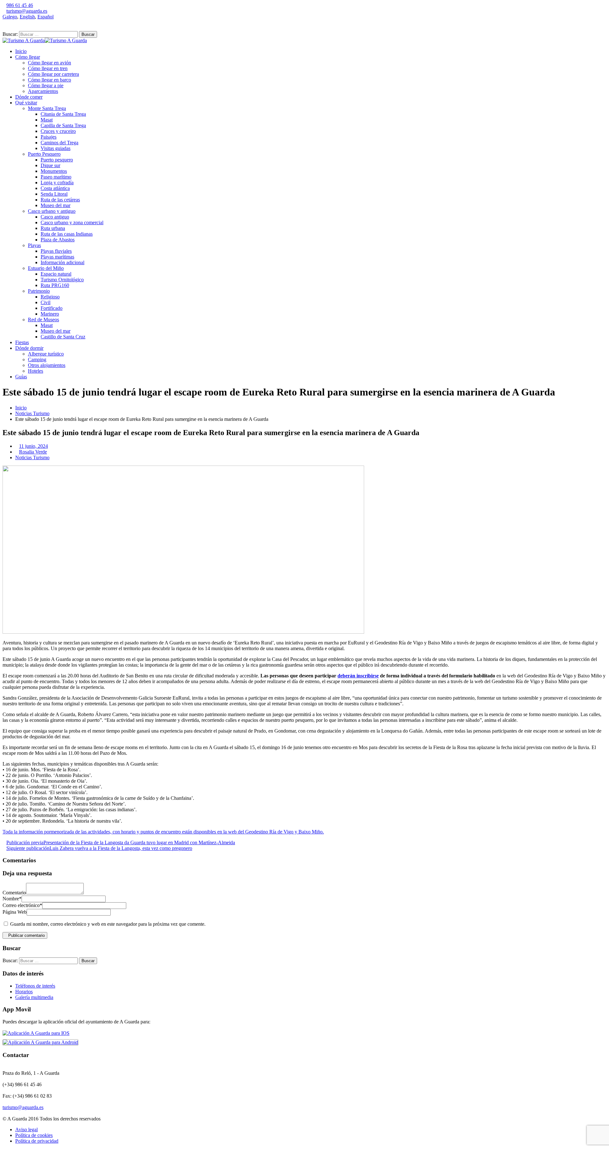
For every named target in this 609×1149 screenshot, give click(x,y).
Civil (45, 302)
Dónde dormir (29, 348)
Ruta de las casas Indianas (67, 234)
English (27, 16)
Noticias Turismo (32, 413)
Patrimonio (39, 291)
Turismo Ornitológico (62, 279)
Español (45, 16)
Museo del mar (55, 205)
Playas (34, 245)
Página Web (15, 912)
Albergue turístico (46, 353)
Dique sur (50, 165)
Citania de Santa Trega (63, 114)
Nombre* (12, 898)
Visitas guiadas (55, 148)
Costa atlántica (55, 188)
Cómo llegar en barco (49, 79)
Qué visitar (26, 102)
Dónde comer (29, 97)
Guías (21, 376)
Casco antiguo (55, 216)
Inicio (21, 51)
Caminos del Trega (59, 142)
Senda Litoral (54, 194)
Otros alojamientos (46, 365)
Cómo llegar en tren (48, 68)
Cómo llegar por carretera (53, 74)
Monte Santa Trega (47, 108)
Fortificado (51, 308)
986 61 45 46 (19, 5)
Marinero (50, 314)
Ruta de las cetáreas (60, 199)
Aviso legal (26, 1129)
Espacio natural (56, 274)
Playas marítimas (57, 256)
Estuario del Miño (46, 268)
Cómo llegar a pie (45, 85)
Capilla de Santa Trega (63, 125)
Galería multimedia (34, 997)
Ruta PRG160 (55, 285)
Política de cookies (34, 1135)
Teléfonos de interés (35, 986)
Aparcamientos (43, 91)
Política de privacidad (36, 1141)
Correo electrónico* (22, 905)
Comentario (14, 892)
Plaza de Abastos (58, 239)
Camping (37, 359)
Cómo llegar (27, 57)
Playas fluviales (56, 251)
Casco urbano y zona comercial (72, 222)
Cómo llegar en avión (49, 62)
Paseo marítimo (56, 177)
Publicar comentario (26, 935)
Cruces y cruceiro (58, 131)
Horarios (24, 991)
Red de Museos (43, 319)
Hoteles (35, 371)
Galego (10, 16)
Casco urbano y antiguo (51, 211)
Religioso (50, 296)
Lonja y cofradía (57, 182)
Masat (47, 119)
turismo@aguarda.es (26, 11)
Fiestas (22, 342)
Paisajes (48, 137)
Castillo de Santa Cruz (63, 336)
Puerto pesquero (57, 159)
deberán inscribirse (358, 675)
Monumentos (54, 171)
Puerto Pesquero (44, 154)
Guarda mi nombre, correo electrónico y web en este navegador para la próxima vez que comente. (108, 924)
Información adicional (62, 262)
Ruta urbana (53, 228)
